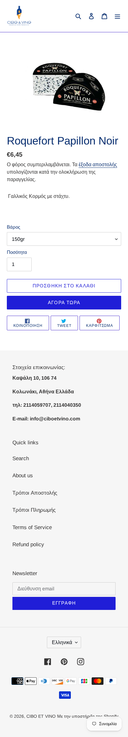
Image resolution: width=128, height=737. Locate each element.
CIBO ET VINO (41, 716)
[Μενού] (117, 16)
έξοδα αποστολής (98, 164)
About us (22, 475)
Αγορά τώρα (64, 302)
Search (20, 458)
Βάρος (13, 227)
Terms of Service (32, 527)
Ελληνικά (62, 642)
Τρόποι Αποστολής (34, 493)
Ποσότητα (17, 252)
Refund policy (28, 544)
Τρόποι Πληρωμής (34, 510)
